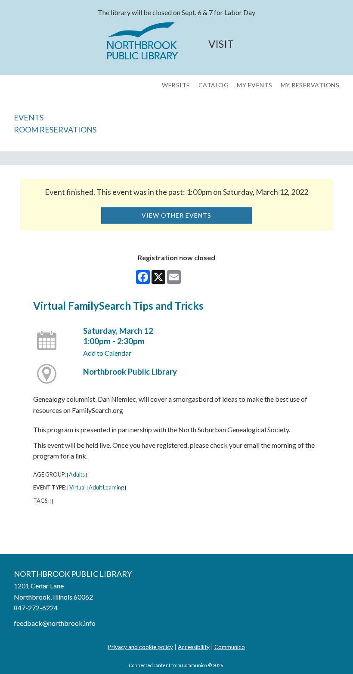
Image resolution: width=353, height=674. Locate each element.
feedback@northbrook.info (55, 623)
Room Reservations (55, 129)
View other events (176, 215)
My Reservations (310, 85)
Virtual (77, 487)
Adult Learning (106, 487)
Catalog (213, 85)
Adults (77, 474)
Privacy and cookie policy (140, 646)
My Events (254, 85)
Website (176, 85)
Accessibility (194, 646)
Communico (229, 646)
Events (28, 117)
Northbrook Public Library (130, 371)
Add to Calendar (107, 353)
